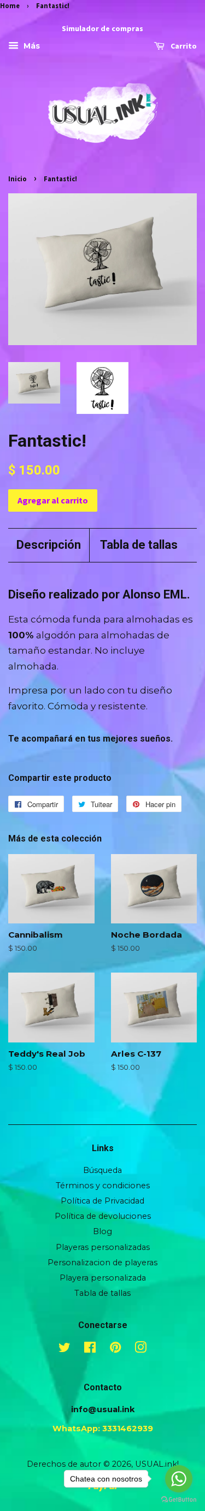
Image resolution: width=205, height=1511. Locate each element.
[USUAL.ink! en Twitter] (64, 1349)
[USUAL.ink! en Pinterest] (115, 1349)
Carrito (183, 46)
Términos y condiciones (103, 1185)
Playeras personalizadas (103, 1247)
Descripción (48, 545)
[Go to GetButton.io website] (178, 1499)
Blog (102, 1231)
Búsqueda (102, 1170)
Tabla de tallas (139, 545)
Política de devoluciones (103, 1216)
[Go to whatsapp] (178, 1478)
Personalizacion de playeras (102, 1262)
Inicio (17, 178)
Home (10, 5)
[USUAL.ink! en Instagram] (140, 1349)
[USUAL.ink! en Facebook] (90, 1349)
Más (30, 46)
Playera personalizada (103, 1278)
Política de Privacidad (102, 1201)
